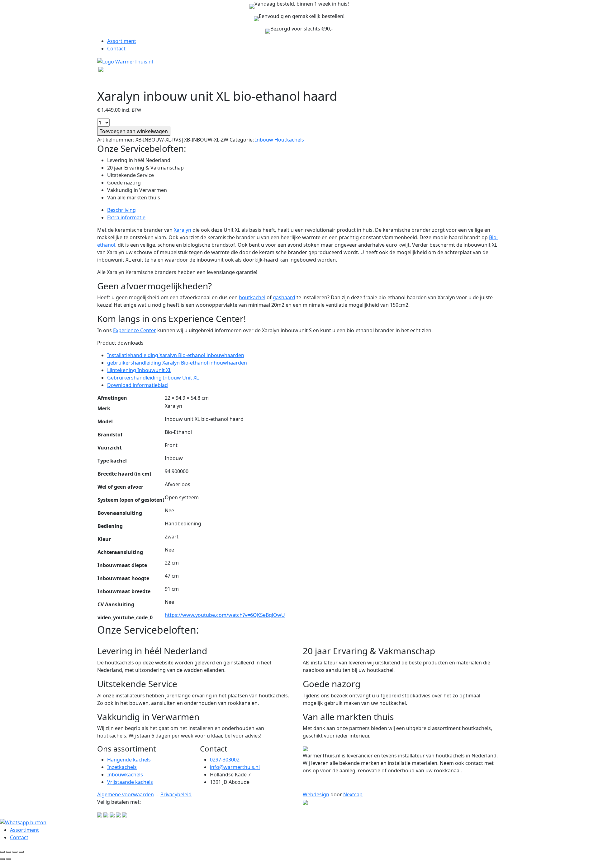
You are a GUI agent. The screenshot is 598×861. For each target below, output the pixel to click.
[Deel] (14, 852)
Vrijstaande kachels (130, 782)
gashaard (284, 297)
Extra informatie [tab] (126, 217)
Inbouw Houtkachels (279, 139)
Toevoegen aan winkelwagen (134, 131)
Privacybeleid (176, 794)
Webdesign (316, 794)
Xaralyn (182, 229)
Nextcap (353, 794)
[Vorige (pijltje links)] (2, 859)
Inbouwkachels (125, 774)
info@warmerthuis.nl (235, 767)
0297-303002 (225, 759)
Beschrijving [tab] (121, 210)
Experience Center (134, 330)
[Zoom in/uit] (2, 852)
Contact (116, 48)
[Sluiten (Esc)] (21, 852)
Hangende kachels (129, 759)
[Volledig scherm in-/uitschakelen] (8, 852)
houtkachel (252, 297)
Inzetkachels (122, 767)
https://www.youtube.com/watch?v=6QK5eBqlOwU (225, 615)
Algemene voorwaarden (125, 794)
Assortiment (121, 41)
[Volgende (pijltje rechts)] (8, 859)
